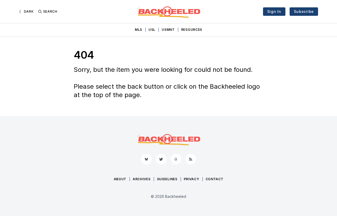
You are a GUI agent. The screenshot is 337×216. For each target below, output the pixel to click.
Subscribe (304, 11)
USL (151, 30)
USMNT (168, 30)
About (120, 179)
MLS (138, 30)
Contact (215, 179)
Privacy (191, 179)
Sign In (274, 11)
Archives (142, 179)
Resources (191, 30)
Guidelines (167, 179)
